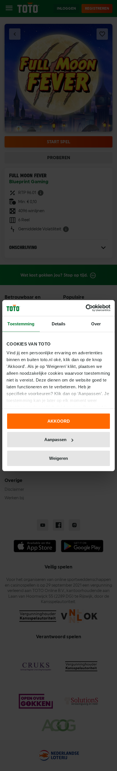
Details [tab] (59, 323)
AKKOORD (58, 420)
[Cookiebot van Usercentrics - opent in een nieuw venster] (85, 308)
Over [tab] (96, 323)
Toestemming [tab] (20, 323)
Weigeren (58, 458)
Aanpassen (55, 439)
